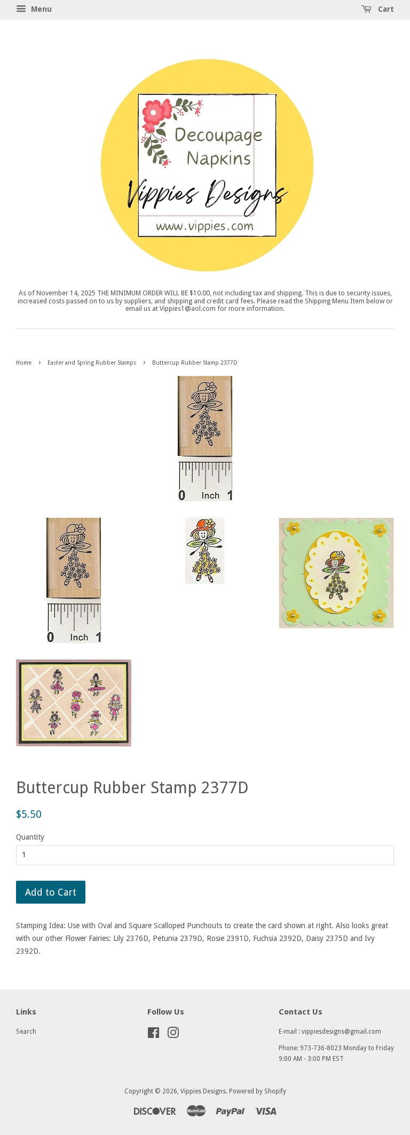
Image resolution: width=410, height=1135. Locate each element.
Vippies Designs (203, 1091)
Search (26, 1031)
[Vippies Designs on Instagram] (173, 1035)
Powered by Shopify (257, 1091)
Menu (40, 9)
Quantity (30, 837)
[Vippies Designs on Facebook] (153, 1035)
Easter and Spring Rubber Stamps (92, 362)
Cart (385, 9)
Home (23, 362)
